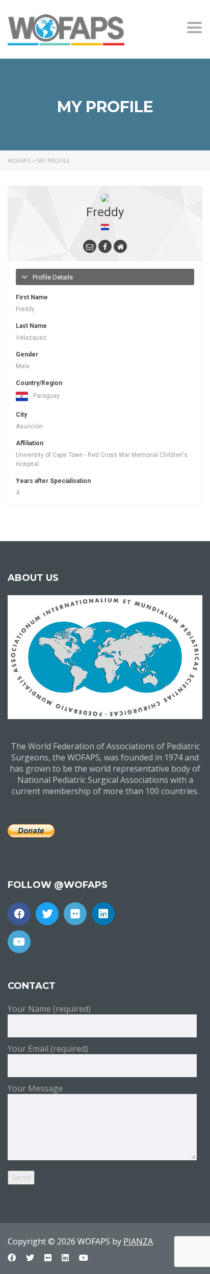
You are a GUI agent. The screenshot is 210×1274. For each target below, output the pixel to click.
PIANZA (138, 1241)
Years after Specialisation (53, 481)
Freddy (105, 212)
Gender (27, 354)
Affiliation (29, 443)
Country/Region (39, 383)
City (21, 414)
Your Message (35, 1088)
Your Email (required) (48, 1048)
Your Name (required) (49, 1008)
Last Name (31, 325)
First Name (32, 297)
